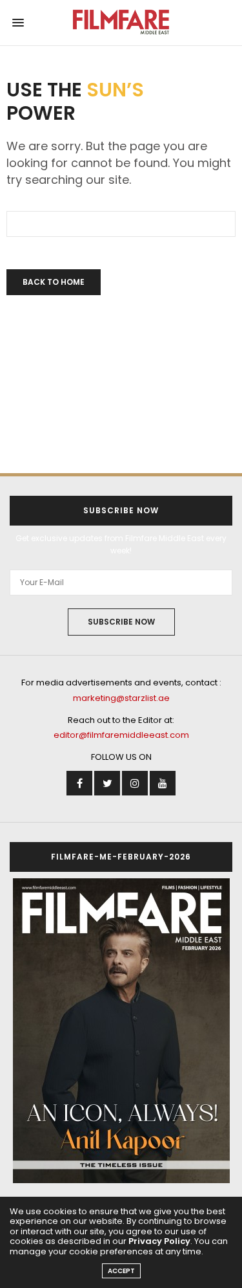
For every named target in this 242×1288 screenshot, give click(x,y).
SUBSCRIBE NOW (121, 621)
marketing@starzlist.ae (121, 698)
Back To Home (54, 281)
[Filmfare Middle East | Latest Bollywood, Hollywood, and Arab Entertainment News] (121, 23)
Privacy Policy (159, 1241)
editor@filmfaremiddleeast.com (121, 735)
